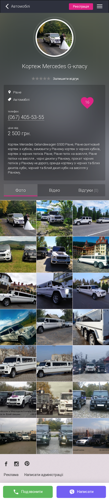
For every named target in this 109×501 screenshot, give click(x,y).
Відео (54, 190)
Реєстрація (81, 6)
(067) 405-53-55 (26, 117)
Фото (20, 190)
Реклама (11, 475)
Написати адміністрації (43, 475)
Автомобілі (21, 100)
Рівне (17, 92)
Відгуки (88, 190)
